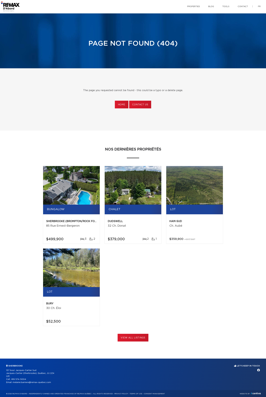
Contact (243, 7)
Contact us (140, 105)
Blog (211, 7)
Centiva (256, 393)
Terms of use (136, 394)
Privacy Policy (121, 394)
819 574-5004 (18, 379)
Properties (193, 7)
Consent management (154, 394)
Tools (225, 7)
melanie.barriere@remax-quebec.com (32, 382)
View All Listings (133, 338)
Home (121, 105)
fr (259, 7)
